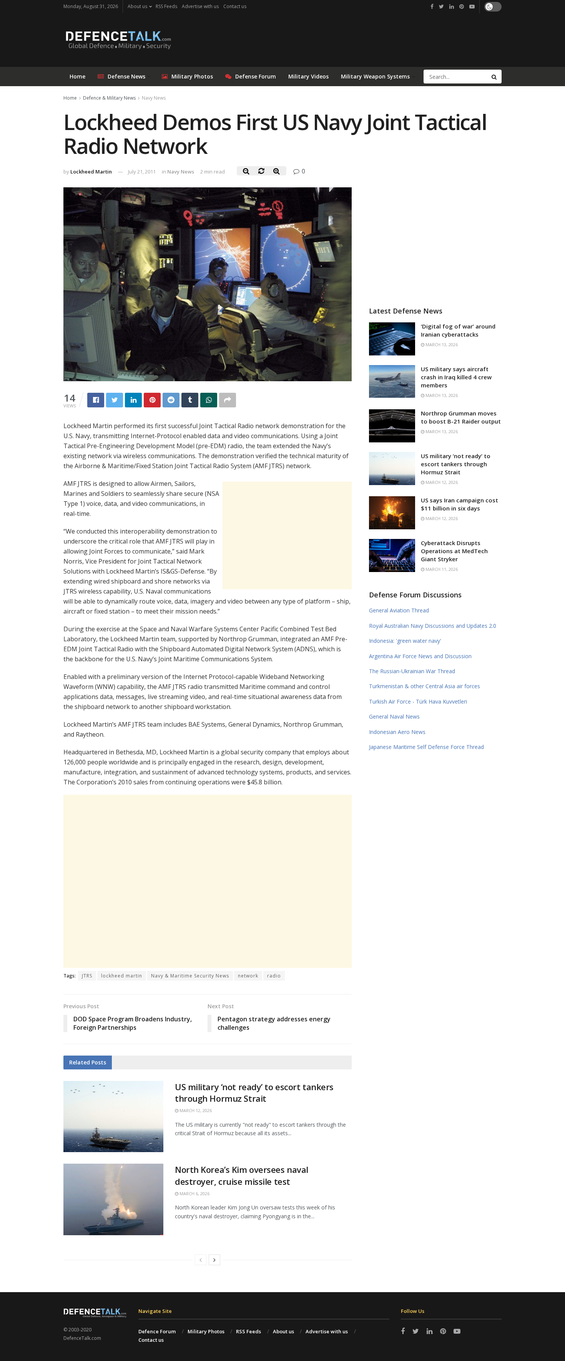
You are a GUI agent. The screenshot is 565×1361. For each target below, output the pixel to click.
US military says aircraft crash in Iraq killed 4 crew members (456, 377)
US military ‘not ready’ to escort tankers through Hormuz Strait (254, 1092)
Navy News (154, 98)
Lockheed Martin (91, 171)
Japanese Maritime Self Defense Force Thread (426, 747)
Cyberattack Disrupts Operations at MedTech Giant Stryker (454, 551)
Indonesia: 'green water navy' (405, 640)
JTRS (87, 975)
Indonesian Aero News (397, 732)
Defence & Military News (109, 98)
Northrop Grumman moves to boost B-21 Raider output (461, 417)
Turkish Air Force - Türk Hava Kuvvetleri (418, 701)
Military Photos (192, 76)
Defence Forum (157, 1331)
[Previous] (200, 1259)
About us (137, 6)
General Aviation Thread (399, 610)
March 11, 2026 (441, 569)
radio (274, 975)
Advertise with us (200, 6)
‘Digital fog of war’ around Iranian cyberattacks (458, 330)
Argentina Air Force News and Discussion (420, 656)
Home (77, 76)
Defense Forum (255, 76)
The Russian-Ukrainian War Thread (412, 671)
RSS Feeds (166, 6)
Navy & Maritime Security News (190, 975)
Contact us (234, 6)
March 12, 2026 (195, 1110)
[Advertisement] (287, 535)
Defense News (126, 76)
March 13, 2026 (441, 344)
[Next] (214, 1259)
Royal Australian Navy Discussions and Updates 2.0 (432, 625)
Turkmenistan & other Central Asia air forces (424, 686)
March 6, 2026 (193, 1193)
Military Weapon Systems (375, 76)
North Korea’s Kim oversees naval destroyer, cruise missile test (241, 1175)
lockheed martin (121, 975)
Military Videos (308, 76)
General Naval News (394, 716)
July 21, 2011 (142, 171)
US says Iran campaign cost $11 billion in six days (459, 504)
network (248, 975)
